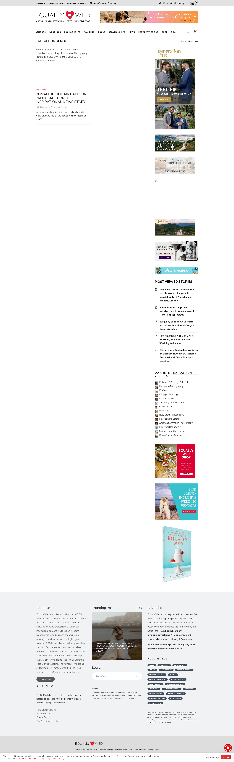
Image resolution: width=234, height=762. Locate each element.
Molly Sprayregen (42, 107)
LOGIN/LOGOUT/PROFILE (104, 3)
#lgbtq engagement (157, 679)
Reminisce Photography (171, 386)
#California (164, 665)
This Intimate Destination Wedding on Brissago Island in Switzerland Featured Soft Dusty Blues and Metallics (179, 355)
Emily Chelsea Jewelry (170, 427)
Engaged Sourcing (168, 394)
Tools (101, 32)
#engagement (179, 665)
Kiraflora (163, 390)
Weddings (55, 32)
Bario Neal (164, 410)
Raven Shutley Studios (170, 435)
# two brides (175, 698)
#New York (153, 689)
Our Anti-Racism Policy (48, 721)
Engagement (42, 90)
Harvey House (166, 398)
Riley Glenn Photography (171, 414)
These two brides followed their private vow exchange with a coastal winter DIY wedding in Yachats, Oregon (177, 295)
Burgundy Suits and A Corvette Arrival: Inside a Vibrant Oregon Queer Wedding (177, 325)
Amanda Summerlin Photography (176, 423)
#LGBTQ (173, 674)
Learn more (45, 679)
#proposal (189, 689)
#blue (151, 665)
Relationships (117, 32)
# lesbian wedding (184, 670)
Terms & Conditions (46, 710)
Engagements (72, 32)
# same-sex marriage (176, 693)
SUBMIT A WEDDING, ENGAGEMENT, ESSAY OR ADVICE (61, 3)
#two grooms (155, 703)
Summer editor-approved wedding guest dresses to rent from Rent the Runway (177, 311)
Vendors (41, 32)
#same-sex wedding (157, 698)
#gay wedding (166, 670)
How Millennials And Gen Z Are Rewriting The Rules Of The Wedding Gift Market (176, 339)
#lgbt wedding (155, 684)
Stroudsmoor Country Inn (172, 431)
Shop (165, 32)
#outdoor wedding (171, 689)
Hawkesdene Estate (169, 419)
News (132, 32)
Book (174, 32)
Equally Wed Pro (148, 32)
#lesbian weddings (157, 674)
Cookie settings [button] (212, 757)
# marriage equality (175, 684)
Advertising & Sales (176, 639)
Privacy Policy (43, 713)
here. (179, 648)
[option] (117, 636)
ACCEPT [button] (225, 757)
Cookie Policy (43, 717)
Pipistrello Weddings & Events (174, 382)
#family (152, 670)
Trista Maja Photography (171, 402)
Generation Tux (166, 406)
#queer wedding (155, 693)
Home (181, 41)
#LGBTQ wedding (178, 679)
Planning (89, 32)
